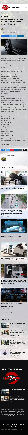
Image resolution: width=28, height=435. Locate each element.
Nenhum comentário (7, 32)
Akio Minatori (8, 29)
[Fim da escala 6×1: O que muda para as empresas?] (5, 325)
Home (3, 424)
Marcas (11, 426)
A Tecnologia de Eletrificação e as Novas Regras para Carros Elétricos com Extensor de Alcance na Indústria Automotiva (14, 282)
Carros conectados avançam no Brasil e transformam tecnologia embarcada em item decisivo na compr (13, 188)
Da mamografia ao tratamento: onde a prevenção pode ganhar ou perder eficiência (17, 352)
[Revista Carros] (10, 7)
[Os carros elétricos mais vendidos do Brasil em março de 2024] (14, 47)
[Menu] (26, 7)
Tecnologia (4, 16)
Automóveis (15, 424)
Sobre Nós (16, 426)
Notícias (8, 424)
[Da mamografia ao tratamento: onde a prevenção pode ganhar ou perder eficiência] (5, 352)
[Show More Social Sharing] (25, 36)
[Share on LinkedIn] (20, 36)
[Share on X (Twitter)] (12, 36)
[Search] (23, 7)
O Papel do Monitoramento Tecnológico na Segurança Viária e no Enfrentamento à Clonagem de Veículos (12, 305)
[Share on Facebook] (5, 36)
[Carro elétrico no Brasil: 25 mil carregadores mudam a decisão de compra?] (14, 249)
